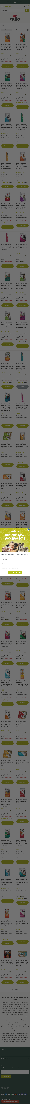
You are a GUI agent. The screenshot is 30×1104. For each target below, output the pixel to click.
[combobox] (14, 568)
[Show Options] (27, 568)
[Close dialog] (28, 530)
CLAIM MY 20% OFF (15, 572)
